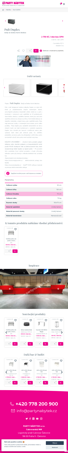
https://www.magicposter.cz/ (14, 160)
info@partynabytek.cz (37, 410)
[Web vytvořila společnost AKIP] (66, 451)
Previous (10, 289)
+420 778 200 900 (42, 61)
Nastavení (55, 447)
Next (58, 289)
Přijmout (55, 443)
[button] (6, 332)
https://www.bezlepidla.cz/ (13, 165)
